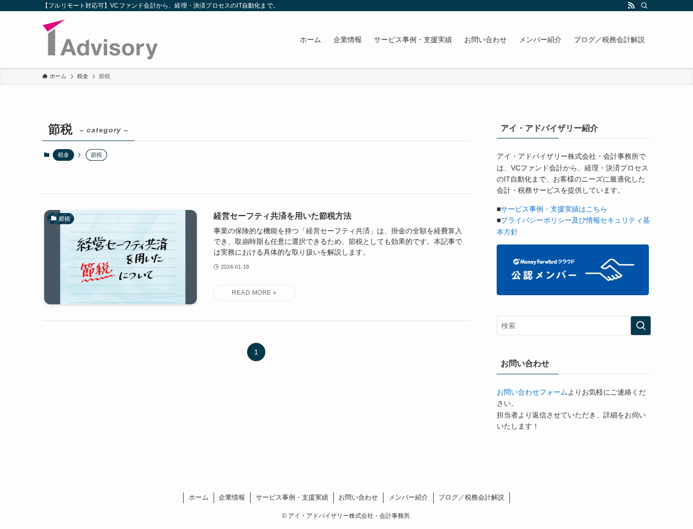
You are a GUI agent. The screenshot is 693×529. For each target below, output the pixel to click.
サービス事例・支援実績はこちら (554, 209)
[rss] (631, 5)
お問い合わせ (358, 497)
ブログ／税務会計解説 (471, 497)
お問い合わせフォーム (532, 392)
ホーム (199, 497)
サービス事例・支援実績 (292, 497)
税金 (63, 155)
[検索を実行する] (641, 325)
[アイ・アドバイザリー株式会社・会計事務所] (100, 39)
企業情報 (232, 497)
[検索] (644, 5)
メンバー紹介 (408, 497)
